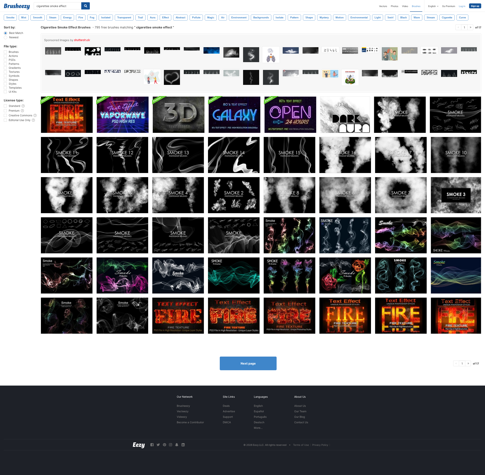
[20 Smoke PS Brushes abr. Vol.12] (345, 275)
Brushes (416, 6)
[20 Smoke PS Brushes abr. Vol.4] (67, 275)
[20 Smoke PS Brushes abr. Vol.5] (289, 235)
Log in (462, 6)
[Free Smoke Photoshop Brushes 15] (289, 155)
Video (405, 6)
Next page (248, 363)
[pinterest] (164, 445)
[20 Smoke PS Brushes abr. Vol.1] (122, 315)
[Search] (85, 5)
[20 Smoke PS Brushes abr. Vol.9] (234, 275)
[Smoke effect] (345, 114)
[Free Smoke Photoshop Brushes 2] (234, 195)
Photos (394, 6)
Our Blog (299, 416)
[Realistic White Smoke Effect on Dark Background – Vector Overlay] (390, 73)
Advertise (229, 411)
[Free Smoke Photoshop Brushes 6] (345, 195)
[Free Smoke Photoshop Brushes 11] (67, 155)
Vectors (383, 6)
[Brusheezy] (17, 6)
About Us (300, 405)
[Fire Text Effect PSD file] (67, 114)
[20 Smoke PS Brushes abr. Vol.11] (122, 275)
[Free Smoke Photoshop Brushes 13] (178, 155)
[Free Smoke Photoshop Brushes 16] (345, 155)
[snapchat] (176, 445)
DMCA (227, 422)
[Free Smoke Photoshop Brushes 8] (289, 195)
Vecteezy (183, 411)
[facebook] (151, 445)
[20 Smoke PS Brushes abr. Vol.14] (456, 275)
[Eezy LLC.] (139, 444)
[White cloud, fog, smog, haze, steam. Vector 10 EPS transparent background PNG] (291, 73)
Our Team (300, 411)
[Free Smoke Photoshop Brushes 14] (234, 155)
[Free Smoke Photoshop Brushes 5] (122, 195)
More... (258, 427)
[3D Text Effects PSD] (179, 114)
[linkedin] (183, 445)
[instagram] (170, 445)
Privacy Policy (320, 444)
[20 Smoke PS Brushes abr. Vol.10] (178, 275)
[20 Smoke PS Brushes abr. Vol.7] (401, 235)
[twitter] (158, 445)
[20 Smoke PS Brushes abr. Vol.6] (345, 235)
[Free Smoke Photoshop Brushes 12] (122, 155)
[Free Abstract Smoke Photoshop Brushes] (455, 114)
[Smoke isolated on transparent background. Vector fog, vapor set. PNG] (53, 51)
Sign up (475, 6)
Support (228, 416)
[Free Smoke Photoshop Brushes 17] (401, 155)
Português (260, 416)
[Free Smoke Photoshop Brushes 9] (67, 195)
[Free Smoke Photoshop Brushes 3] (456, 195)
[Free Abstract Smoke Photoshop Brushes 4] (67, 235)
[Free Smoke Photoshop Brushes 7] (401, 195)
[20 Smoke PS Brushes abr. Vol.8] (456, 235)
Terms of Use (301, 444)
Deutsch (259, 422)
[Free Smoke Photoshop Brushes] (400, 114)
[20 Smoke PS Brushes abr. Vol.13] (401, 275)
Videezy (182, 416)
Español (259, 411)
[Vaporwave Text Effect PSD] (123, 114)
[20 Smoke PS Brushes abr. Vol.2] (67, 315)
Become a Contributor (190, 422)
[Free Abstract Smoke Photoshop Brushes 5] (178, 235)
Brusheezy (183, 405)
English (258, 405)
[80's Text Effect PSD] (234, 114)
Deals (226, 405)
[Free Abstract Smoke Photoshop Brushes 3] (234, 235)
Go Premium (448, 6)
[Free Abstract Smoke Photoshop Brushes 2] (122, 235)
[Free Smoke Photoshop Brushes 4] (178, 195)
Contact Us (301, 422)
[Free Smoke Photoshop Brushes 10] (456, 155)
